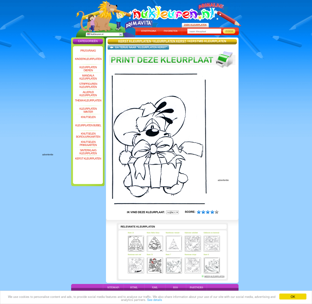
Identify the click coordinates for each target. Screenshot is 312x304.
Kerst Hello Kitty (153, 233)
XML (155, 287)
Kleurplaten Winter (88, 110)
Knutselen (88, 117)
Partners (196, 287)
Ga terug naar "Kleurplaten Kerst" (141, 47)
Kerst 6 (206, 254)
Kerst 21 (131, 233)
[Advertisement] (56, 99)
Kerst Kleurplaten (88, 158)
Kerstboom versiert (172, 233)
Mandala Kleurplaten (88, 77)
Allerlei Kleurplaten (88, 94)
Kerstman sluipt (190, 254)
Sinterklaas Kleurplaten (88, 152)
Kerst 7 (168, 254)
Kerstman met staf (134, 254)
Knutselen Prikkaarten (88, 143)
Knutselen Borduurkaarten (88, 135)
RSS (175, 287)
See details (154, 299)
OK (293, 296)
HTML (134, 287)
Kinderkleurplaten (88, 58)
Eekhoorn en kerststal (211, 233)
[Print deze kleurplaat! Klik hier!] (172, 70)
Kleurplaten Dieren (88, 69)
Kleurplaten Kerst (169, 41)
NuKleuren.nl (96, 34)
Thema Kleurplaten (88, 100)
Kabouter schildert (191, 233)
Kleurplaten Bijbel (88, 125)
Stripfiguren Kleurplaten (88, 85)
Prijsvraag (88, 50)
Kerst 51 (150, 254)
